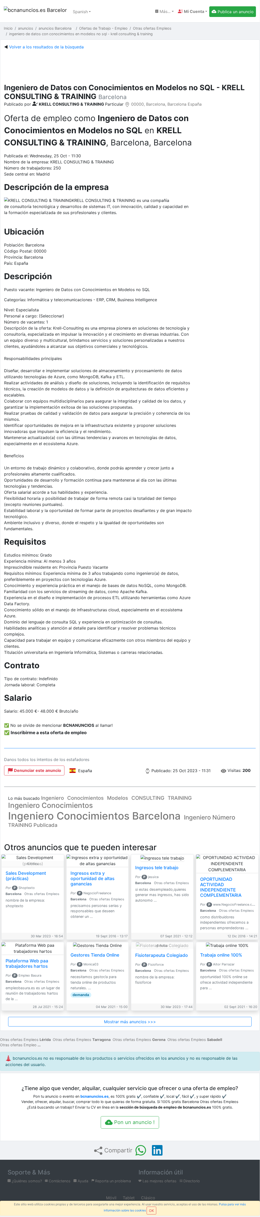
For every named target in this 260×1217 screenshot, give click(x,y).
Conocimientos (85, 798)
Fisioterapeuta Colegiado (161, 955)
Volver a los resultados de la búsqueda (46, 46)
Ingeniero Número (209, 817)
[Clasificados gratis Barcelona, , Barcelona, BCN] (35, 11)
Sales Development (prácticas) (26, 875)
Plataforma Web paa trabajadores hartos (27, 963)
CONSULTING (147, 798)
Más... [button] (164, 11)
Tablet (128, 1197)
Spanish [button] (80, 11)
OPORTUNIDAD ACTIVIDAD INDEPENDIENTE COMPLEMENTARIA (220, 887)
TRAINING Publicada (32, 825)
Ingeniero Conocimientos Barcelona (94, 816)
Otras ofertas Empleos (25, 1039)
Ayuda (82, 1181)
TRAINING (180, 798)
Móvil (110, 1197)
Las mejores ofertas (159, 1181)
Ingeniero (52, 798)
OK (151, 1210)
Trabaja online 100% (221, 955)
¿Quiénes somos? (26, 1181)
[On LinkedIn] (157, 1150)
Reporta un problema (112, 1181)
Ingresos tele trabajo (157, 867)
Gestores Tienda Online (95, 955)
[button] (192, 11)
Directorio (191, 1181)
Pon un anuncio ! (134, 1122)
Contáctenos (59, 1181)
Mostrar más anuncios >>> (130, 1021)
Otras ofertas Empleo (18, 1045)
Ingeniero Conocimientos (50, 805)
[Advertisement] (130, 65)
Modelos (117, 798)
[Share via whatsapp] (140, 1150)
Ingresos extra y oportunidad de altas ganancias (92, 878)
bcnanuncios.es (94, 1096)
